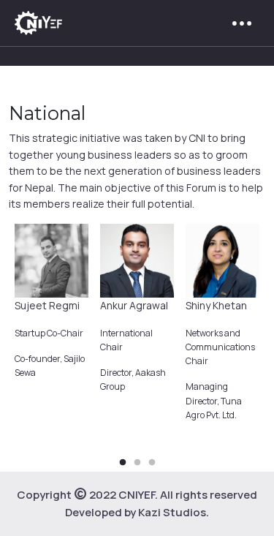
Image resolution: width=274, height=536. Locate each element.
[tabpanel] (51, 307)
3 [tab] (152, 463)
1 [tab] (122, 463)
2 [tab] (137, 463)
